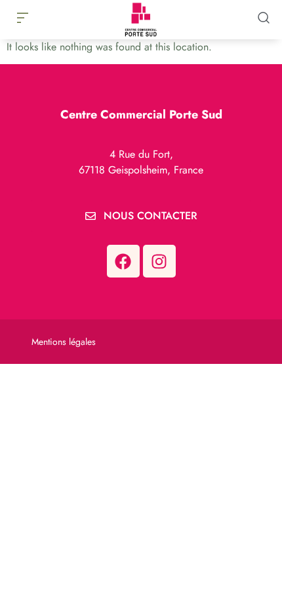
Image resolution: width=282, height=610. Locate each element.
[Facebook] (123, 261)
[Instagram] (159, 261)
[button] (22, 19)
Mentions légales (63, 341)
